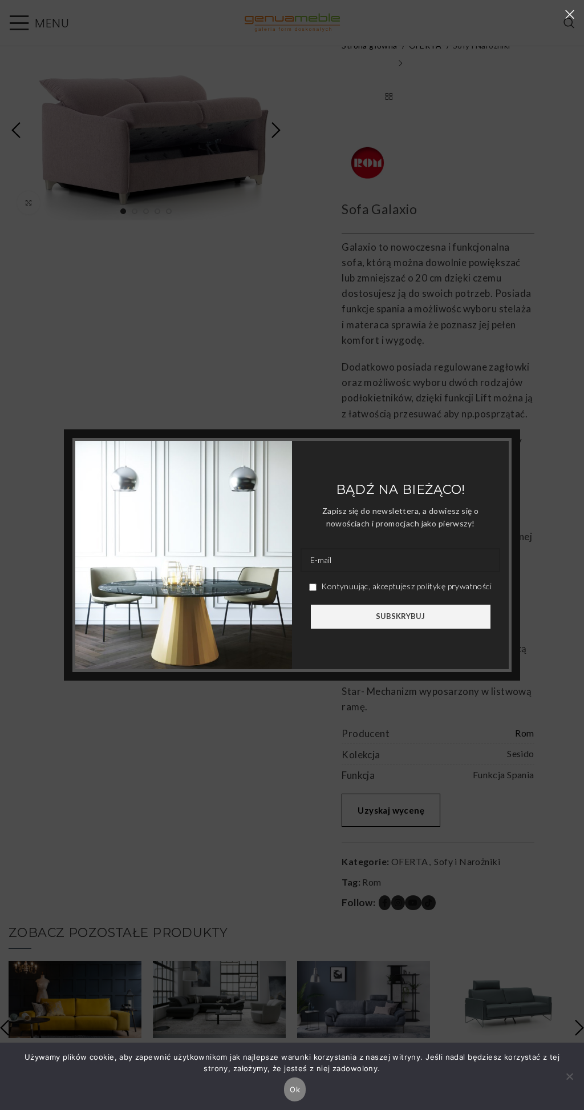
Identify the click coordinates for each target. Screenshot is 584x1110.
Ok (295, 1089)
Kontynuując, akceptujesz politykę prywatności (405, 586)
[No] (569, 1083)
